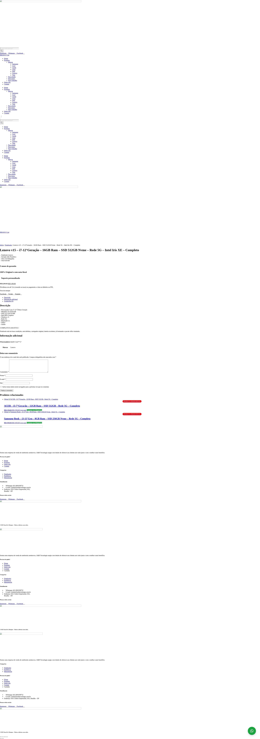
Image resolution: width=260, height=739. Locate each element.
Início (2, 245)
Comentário (4, 372)
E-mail (2, 379)
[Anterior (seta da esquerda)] (1, 738)
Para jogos (11, 79)
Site (1, 383)
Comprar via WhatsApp (34, 410)
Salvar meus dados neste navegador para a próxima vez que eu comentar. (25, 387)
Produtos (7, 60)
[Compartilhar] (5, 736)
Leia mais (23, 410)
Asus (13, 69)
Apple (14, 68)
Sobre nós (7, 82)
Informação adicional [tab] (11, 299)
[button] (130, 117)
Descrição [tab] (7, 297)
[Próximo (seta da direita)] (3, 738)
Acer (13, 66)
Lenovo (14, 73)
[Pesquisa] (1, 51)
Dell (13, 71)
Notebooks (8, 245)
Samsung (15, 64)
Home (6, 58)
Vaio (13, 75)
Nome (2, 375)
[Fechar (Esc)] (7, 736)
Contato (6, 84)
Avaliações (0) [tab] (8, 301)
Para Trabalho (12, 80)
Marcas (10, 62)
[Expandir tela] (3, 736)
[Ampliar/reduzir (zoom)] (1, 736)
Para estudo (12, 77)
